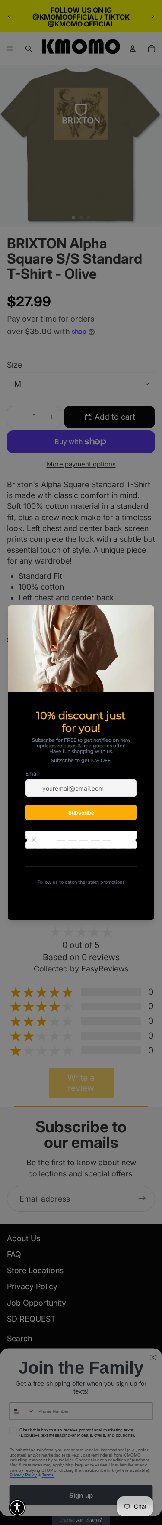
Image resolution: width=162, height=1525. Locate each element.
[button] (17, 1507)
